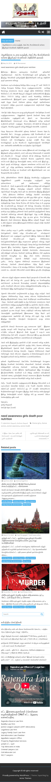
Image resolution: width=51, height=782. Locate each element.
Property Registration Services (13, 741)
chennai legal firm (22, 481)
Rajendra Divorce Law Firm (12, 721)
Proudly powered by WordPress (15, 775)
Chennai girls (36, 423)
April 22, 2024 (8, 481)
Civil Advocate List (8, 752)
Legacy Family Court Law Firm (13, 732)
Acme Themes (25, 778)
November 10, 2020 (10, 592)
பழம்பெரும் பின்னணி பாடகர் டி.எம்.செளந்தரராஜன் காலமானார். (39, 436)
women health (25, 426)
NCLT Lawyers (7, 755)
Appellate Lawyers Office (11, 738)
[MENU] (48, 32)
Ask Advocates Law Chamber (13, 735)
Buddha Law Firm (8, 724)
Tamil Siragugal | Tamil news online (28, 535)
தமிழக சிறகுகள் (30, 501)
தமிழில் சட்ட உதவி (7, 744)
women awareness (13, 426)
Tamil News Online (26, 592)
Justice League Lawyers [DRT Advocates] (18, 727)
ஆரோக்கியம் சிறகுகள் (9, 423)
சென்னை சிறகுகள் (22, 423)
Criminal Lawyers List (9, 749)
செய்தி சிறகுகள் (7, 501)
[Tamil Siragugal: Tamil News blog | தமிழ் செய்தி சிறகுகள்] (3, 32)
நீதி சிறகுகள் (26, 504)
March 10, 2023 (8, 535)
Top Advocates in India (10, 746)
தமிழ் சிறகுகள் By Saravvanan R (11, 504)
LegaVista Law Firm (9, 729)
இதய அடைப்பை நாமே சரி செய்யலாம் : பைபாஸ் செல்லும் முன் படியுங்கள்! (12, 436)
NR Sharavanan (21, 63)
